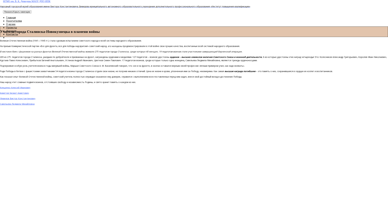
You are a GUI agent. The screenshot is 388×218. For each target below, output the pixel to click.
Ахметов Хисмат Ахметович (14, 93)
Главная (11, 17)
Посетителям (14, 21)
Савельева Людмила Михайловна (17, 103)
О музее (10, 24)
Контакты (12, 34)
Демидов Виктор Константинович (17, 98)
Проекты (11, 27)
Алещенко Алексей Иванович (15, 87)
